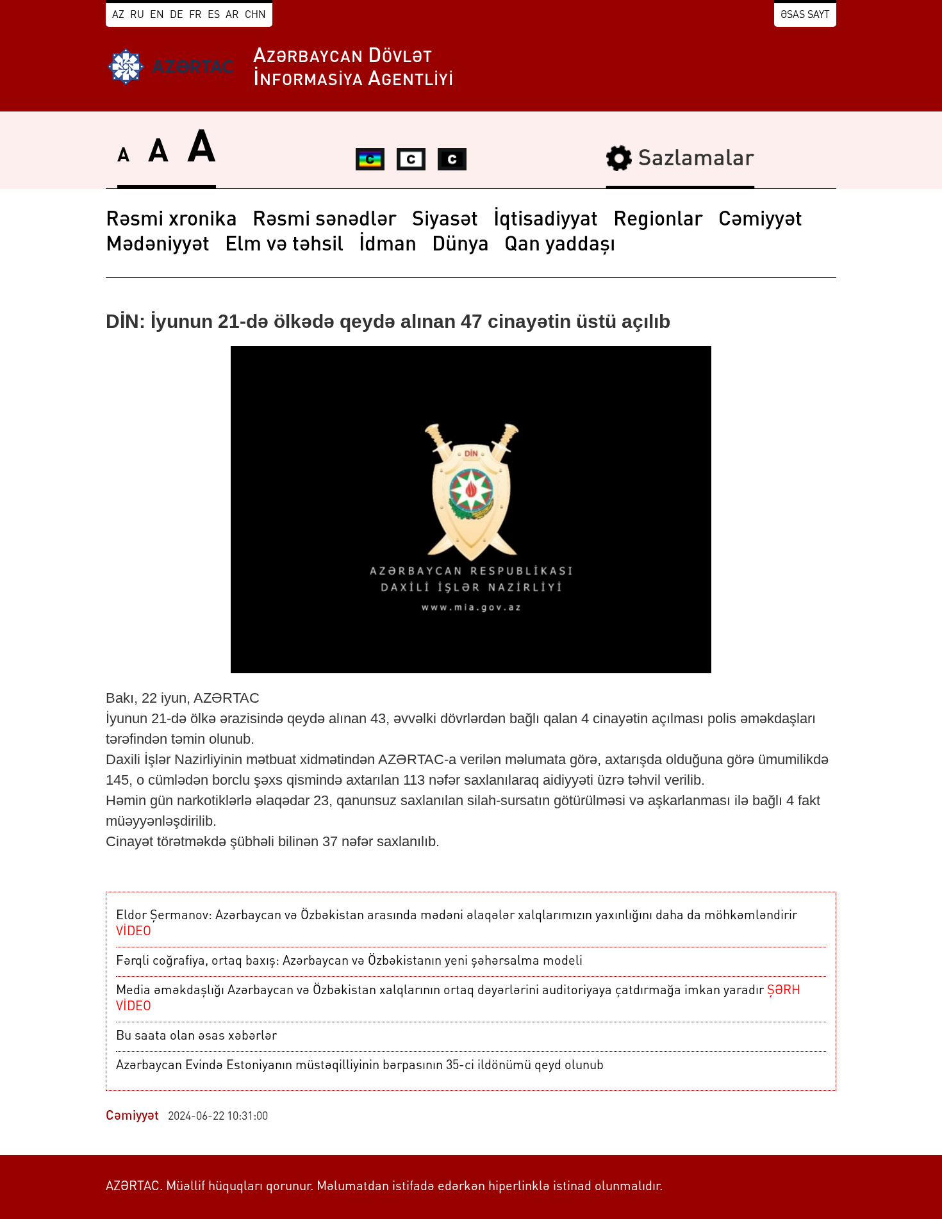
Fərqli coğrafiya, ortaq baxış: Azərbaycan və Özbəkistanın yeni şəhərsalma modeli (349, 961)
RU (137, 15)
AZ (118, 15)
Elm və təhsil (284, 245)
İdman (388, 245)
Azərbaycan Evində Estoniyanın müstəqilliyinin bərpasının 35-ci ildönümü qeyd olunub (360, 1065)
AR (232, 15)
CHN (255, 15)
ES (214, 15)
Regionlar (658, 220)
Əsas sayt (805, 15)
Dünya (460, 245)
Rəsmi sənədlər (324, 220)
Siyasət (445, 220)
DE (176, 15)
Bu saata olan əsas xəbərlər (196, 1036)
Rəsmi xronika (171, 220)
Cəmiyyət (760, 220)
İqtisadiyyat (545, 220)
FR (195, 15)
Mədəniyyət (158, 245)
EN (157, 15)
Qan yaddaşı (559, 245)
